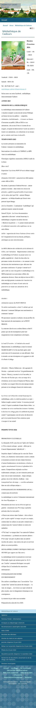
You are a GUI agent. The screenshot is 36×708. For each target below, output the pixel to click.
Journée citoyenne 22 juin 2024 (11, 642)
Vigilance (4, 615)
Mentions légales (25, 682)
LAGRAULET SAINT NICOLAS (9, 6)
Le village (14, 668)
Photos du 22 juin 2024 (8, 650)
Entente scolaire (27, 673)
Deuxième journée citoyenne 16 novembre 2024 (16, 654)
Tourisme (28, 677)
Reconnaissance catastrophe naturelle (13, 627)
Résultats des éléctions (8, 634)
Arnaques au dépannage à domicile (12, 623)
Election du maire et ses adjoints (11, 638)
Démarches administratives (17, 670)
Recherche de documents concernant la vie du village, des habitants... (16, 659)
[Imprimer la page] (30, 28)
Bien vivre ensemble (10, 673)
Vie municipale (25, 668)
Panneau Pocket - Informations (11, 619)
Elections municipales (8, 663)
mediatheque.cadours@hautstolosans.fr (13, 89)
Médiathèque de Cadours (9, 611)
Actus (11, 25)
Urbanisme (18, 675)
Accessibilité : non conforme (18, 684)
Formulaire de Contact (10, 682)
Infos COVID (5, 630)
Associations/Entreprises (13, 677)
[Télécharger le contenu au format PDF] (32, 28)
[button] (34, 28)
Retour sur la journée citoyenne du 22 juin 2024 (16, 646)
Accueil (4, 20)
